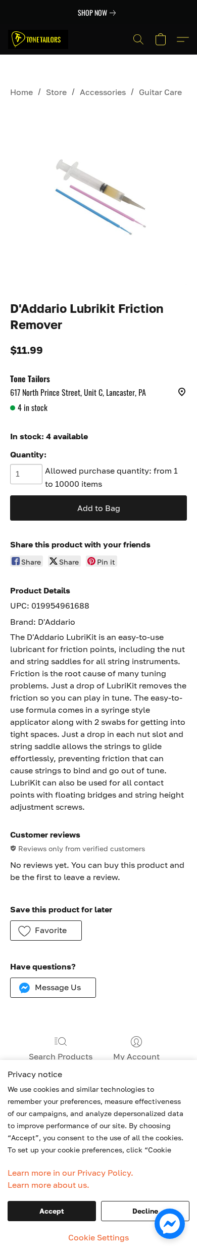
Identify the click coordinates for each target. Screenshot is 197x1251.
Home (21, 92)
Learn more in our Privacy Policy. (70, 1173)
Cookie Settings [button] (98, 1237)
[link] (99, 13)
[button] (39, 39)
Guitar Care (160, 92)
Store (56, 92)
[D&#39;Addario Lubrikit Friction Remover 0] (98, 196)
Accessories (103, 92)
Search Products (60, 1056)
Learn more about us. (48, 1185)
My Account (136, 1056)
